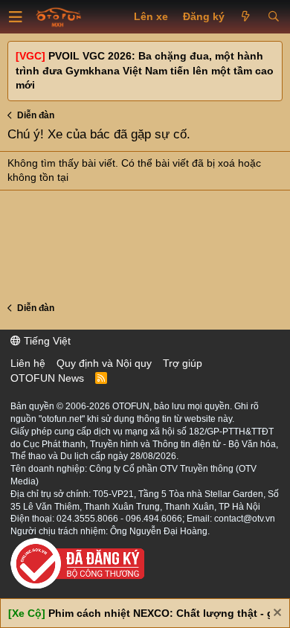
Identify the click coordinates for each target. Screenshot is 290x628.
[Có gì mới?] (246, 17)
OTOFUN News (47, 378)
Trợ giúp (182, 363)
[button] (15, 17)
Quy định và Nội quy (104, 363)
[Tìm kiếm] (273, 17)
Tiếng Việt (46, 341)
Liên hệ (27, 363)
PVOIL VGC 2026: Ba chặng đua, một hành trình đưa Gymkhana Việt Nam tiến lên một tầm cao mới (145, 70)
